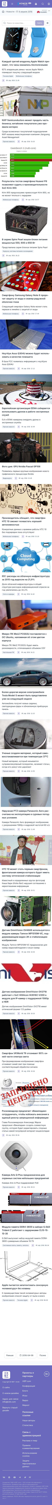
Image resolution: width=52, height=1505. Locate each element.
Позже (43, 1355)
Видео (25, 1400)
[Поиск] (42, 3)
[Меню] (12, 3)
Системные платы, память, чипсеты (16, 1245)
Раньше (9, 1355)
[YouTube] (14, 1477)
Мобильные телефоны (24, 76)
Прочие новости (8, 141)
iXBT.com (26, 1381)
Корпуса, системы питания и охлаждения (18, 251)
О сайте (6, 1387)
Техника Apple (8, 76)
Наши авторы (28, 1420)
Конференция (28, 1386)
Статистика (27, 1425)
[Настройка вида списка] (47, 23)
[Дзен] (9, 1477)
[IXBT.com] (3, 11)
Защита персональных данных (29, 1463)
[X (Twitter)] (25, 1477)
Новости (10, 11)
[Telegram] (19, 1477)
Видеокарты (7, 478)
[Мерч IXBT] (36, 3)
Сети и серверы (8, 594)
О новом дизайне (10, 1393)
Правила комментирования (31, 1446)
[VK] (3, 1477)
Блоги (25, 1391)
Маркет (25, 1405)
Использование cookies (29, 1454)
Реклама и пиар (29, 1440)
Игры (24, 1395)
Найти (39, 23)
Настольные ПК (8, 652)
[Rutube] (30, 1477)
